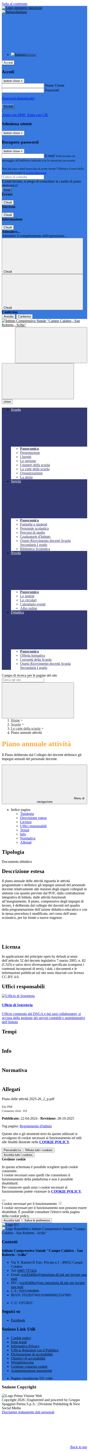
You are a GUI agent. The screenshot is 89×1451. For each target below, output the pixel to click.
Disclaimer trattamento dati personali (28, 1412)
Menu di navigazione (61, 800)
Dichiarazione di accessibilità (32, 1354)
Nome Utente (54, 85)
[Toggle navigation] (38, 381)
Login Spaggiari (36, 172)
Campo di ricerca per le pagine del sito (29, 675)
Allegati (25, 842)
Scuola (16, 724)
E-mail (50, 156)
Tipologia (27, 814)
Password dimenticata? (18, 98)
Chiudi (8, 202)
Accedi (8, 62)
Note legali (19, 1342)
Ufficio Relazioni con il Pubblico (34, 1350)
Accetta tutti (18, 1155)
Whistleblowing (22, 1362)
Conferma (24, 316)
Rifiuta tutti (38, 1150)
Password (52, 90)
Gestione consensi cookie (29, 1366)
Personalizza (12, 1150)
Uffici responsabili (33, 826)
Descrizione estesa (33, 818)
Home (15, 720)
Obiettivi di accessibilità (28, 1358)
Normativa (27, 838)
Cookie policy (21, 1338)
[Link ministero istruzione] (22, 8)
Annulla (8, 316)
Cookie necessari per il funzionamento (30, 1204)
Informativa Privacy (25, 1346)
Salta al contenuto (14, 4)
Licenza (25, 822)
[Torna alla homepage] (44, 323)
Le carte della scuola (25, 728)
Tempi (24, 830)
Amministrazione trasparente (31, 1371)
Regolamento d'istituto (36, 1126)
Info (23, 834)
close (7, 401)
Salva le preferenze (37, 1220)
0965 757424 (27, 1270)
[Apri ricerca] (51, 345)
